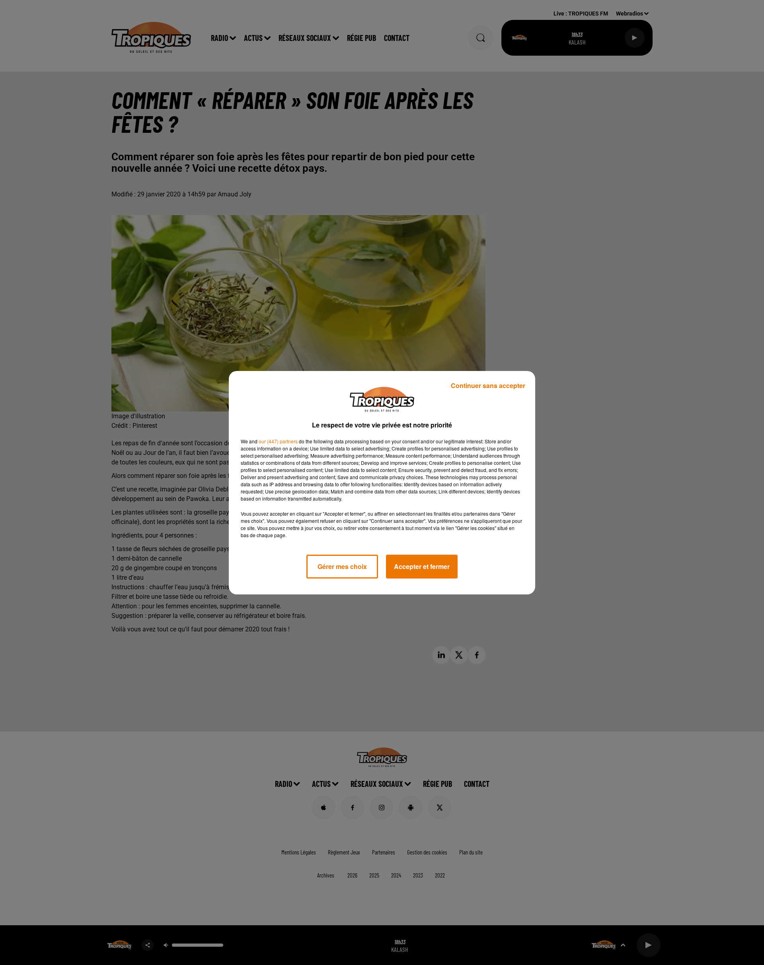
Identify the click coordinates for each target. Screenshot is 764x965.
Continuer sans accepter (488, 385)
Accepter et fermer (422, 566)
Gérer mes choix (342, 566)
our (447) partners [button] (278, 441)
